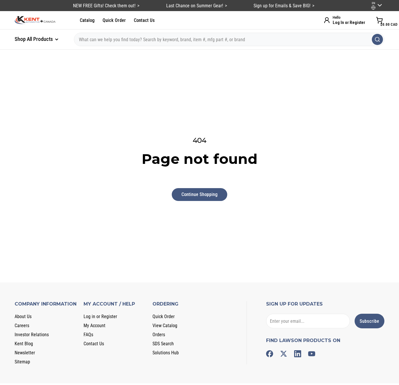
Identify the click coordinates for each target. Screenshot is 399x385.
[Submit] (377, 39)
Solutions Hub (165, 352)
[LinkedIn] (297, 353)
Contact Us (144, 20)
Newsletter (25, 352)
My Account (94, 325)
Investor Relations (32, 334)
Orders (158, 334)
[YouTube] (311, 353)
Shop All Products (34, 39)
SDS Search (163, 343)
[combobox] (229, 39)
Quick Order (114, 20)
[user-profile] (373, 7)
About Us (23, 316)
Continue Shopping (199, 194)
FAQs (88, 334)
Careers (22, 325)
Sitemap (22, 362)
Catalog (87, 20)
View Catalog (164, 325)
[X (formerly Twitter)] (283, 353)
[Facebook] (269, 353)
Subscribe (369, 321)
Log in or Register (100, 316)
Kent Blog (24, 343)
